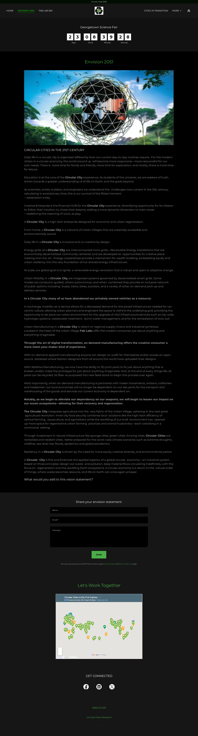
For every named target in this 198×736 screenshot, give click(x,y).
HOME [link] (9, 10)
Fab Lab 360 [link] (46, 10)
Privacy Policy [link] (109, 564)
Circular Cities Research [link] (99, 717)
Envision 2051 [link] (26, 10)
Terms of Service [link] (125, 564)
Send (99, 554)
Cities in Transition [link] (156, 10)
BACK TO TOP (99, 707)
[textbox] (99, 510)
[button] (177, 10)
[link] (99, 10)
